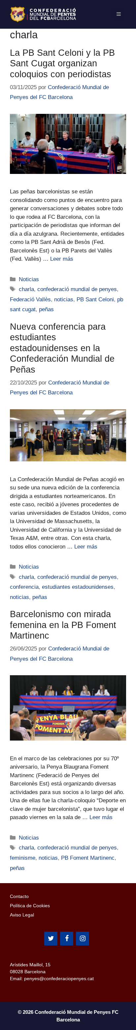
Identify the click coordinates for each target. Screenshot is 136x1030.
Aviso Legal (22, 914)
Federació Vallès (30, 299)
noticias (63, 299)
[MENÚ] (118, 14)
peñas (46, 309)
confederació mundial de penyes (77, 289)
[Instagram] (82, 939)
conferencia (24, 587)
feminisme (22, 858)
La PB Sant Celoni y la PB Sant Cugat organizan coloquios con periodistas (62, 63)
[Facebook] (66, 939)
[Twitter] (50, 939)
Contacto (19, 896)
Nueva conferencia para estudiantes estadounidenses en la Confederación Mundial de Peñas (62, 348)
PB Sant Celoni (95, 299)
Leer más (61, 259)
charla (26, 289)
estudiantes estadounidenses (78, 587)
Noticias (29, 279)
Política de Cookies (30, 905)
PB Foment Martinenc (88, 858)
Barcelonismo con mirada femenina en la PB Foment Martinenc (63, 625)
